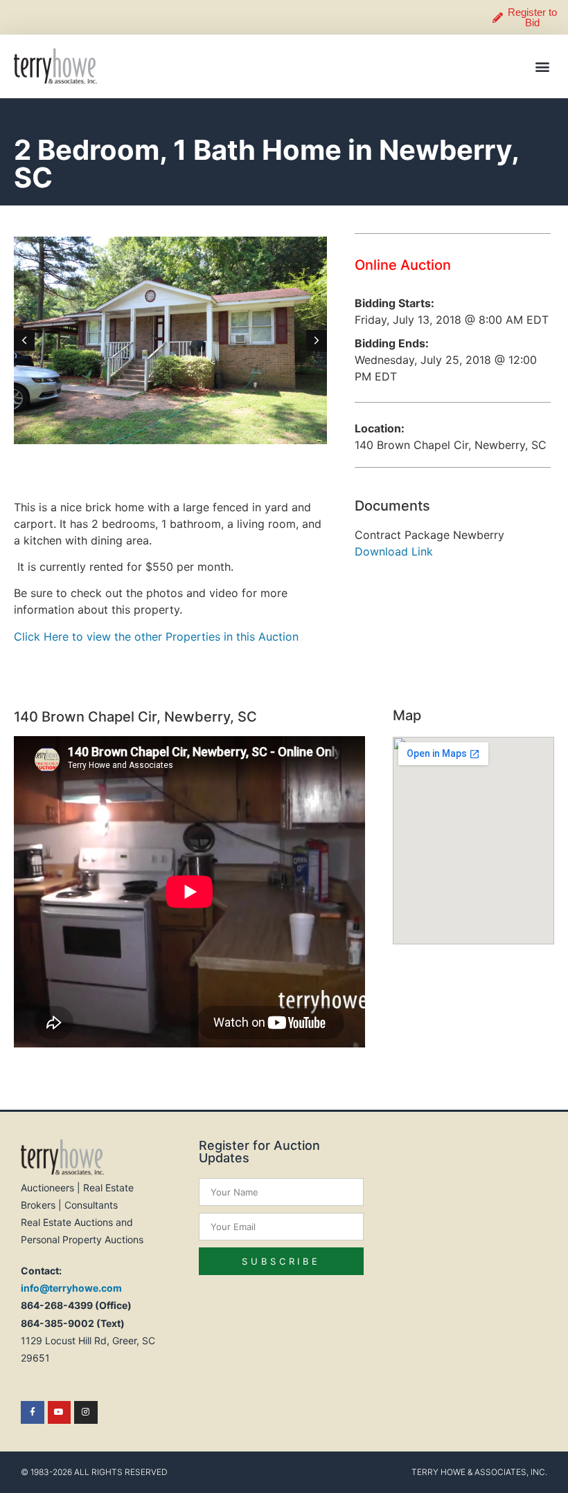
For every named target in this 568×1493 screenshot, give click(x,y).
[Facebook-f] (32, 1413)
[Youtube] (59, 1413)
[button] (542, 66)
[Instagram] (86, 1413)
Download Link (394, 551)
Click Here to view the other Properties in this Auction (156, 636)
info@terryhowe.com (71, 1288)
